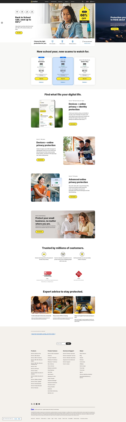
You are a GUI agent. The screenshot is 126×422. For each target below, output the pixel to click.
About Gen (33, 418)
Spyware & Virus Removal (69, 359)
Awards (81, 357)
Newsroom (38, 418)
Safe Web (50, 372)
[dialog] (12, 418)
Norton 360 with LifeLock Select (36, 360)
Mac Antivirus (51, 364)
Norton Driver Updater (36, 381)
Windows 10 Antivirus (52, 359)
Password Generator (52, 382)
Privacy (56, 418)
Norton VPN (34, 366)
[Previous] (2, 23)
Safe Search (50, 374)
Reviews (81, 359)
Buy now (41, 78)
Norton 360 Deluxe (35, 355)
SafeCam (50, 388)
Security (59, 418)
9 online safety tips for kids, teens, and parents (41, 315)
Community (82, 361)
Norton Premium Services (69, 353)
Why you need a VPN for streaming (60, 315)
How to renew (66, 364)
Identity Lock (51, 393)
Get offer (19, 32)
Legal (52, 418)
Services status (76, 418)
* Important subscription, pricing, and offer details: (43, 334)
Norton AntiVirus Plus (36, 353)
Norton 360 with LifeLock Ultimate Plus (36, 364)
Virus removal (51, 366)
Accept (15, 418)
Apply (68, 343)
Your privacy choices (84, 418)
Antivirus (50, 355)
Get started (114, 28)
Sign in (81, 372)
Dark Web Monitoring (52, 391)
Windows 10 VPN (51, 376)
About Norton (83, 353)
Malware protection (52, 368)
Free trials (82, 368)
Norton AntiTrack (35, 368)
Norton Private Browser (36, 385)
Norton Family (34, 370)
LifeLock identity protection (86, 374)
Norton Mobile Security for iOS (37, 377)
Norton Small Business (36, 383)
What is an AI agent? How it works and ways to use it (84, 316)
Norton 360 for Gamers (36, 357)
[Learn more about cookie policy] (12, 418)
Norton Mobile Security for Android (37, 373)
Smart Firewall (51, 378)
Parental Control (51, 384)
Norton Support (66, 361)
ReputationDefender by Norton (85, 377)
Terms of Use (64, 418)
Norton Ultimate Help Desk (69, 357)
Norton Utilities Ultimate (36, 379)
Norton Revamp (34, 387)
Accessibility (70, 418)
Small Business (53, 1)
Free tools (82, 370)
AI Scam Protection (52, 357)
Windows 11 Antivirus (52, 361)
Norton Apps (83, 366)
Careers (49, 418)
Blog (81, 355)
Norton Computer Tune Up (69, 355)
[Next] (124, 23)
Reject (19, 418)
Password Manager (52, 380)
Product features (52, 351)
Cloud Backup (51, 370)
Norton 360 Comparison (53, 353)
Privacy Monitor (51, 386)
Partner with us (43, 418)
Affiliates (82, 364)
